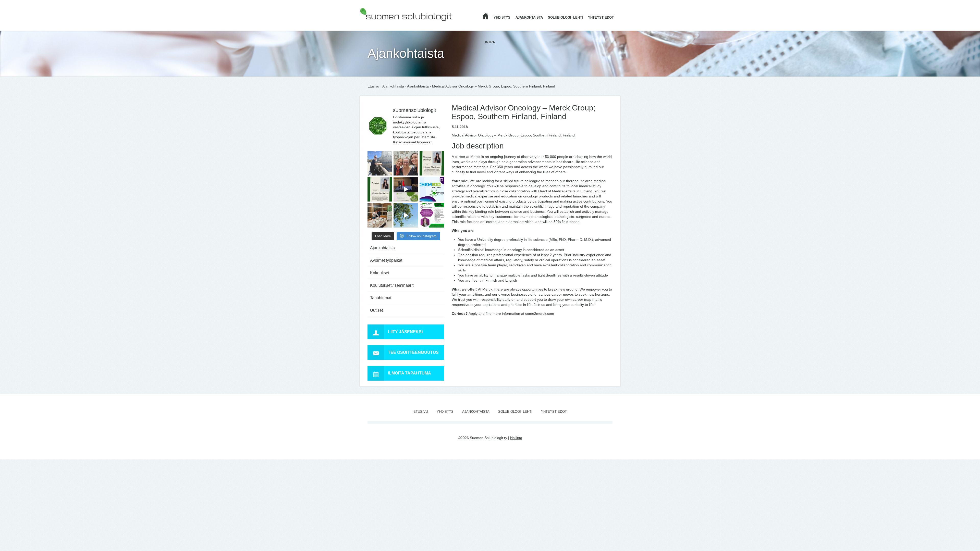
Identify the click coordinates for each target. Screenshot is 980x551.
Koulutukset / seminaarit (391, 285)
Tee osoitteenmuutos (413, 352)
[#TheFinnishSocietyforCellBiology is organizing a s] (432, 215)
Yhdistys (502, 17)
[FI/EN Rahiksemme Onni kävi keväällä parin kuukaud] (380, 163)
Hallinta (516, 438)
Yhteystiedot (601, 17)
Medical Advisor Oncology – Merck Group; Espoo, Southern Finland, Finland (513, 135)
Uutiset (376, 310)
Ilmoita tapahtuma (409, 373)
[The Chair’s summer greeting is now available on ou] (432, 163)
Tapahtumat (380, 298)
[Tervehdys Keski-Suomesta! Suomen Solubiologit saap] (380, 215)
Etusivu (373, 86)
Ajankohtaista (529, 17)
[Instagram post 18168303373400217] (406, 215)
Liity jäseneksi (405, 332)
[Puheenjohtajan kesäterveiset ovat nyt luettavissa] (380, 189)
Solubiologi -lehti (565, 17)
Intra (490, 42)
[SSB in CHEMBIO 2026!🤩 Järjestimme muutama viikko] (406, 189)
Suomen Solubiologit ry (378, 24)
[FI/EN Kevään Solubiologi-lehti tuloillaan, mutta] (406, 163)
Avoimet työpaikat (386, 260)
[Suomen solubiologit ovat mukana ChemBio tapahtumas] (432, 189)
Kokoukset (379, 273)
